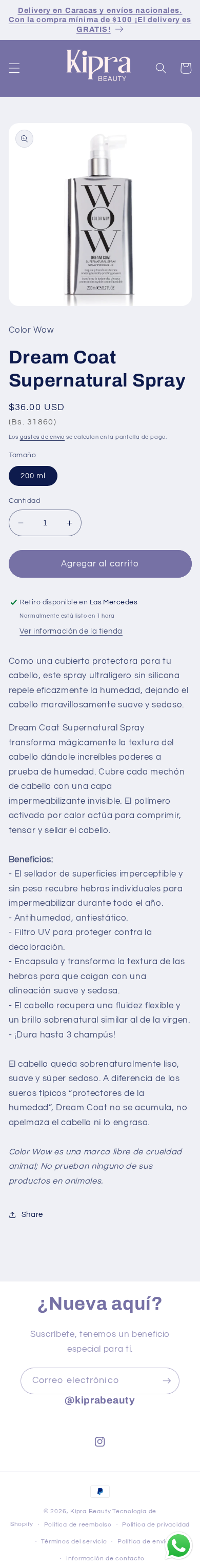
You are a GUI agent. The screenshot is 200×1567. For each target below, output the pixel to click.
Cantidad (25, 500)
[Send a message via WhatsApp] (179, 1546)
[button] (14, 68)
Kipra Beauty (90, 1511)
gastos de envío (42, 437)
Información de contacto (105, 1558)
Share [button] (32, 1214)
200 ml (33, 476)
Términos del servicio (74, 1541)
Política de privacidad (156, 1524)
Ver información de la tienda (70, 631)
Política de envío (143, 1541)
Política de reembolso (78, 1524)
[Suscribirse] (166, 1381)
